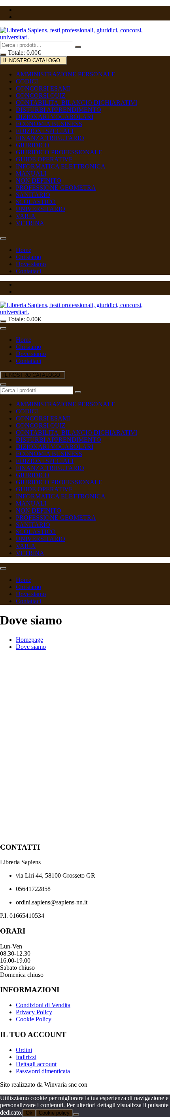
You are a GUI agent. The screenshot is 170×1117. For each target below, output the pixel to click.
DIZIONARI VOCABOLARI (54, 116)
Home (23, 249)
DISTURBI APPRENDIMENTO (58, 109)
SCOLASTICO (36, 201)
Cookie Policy (33, 1019)
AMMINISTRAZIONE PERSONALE (65, 74)
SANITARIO (33, 194)
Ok (29, 1113)
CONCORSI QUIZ (41, 95)
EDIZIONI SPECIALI (45, 131)
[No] (76, 1114)
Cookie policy (54, 1113)
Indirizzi (26, 1057)
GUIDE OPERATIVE (44, 159)
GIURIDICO (32, 145)
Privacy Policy (34, 1012)
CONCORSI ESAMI (43, 88)
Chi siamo (28, 257)
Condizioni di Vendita (43, 1005)
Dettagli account (36, 1064)
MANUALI (31, 173)
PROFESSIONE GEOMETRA (56, 187)
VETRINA (30, 223)
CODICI (27, 81)
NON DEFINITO (38, 180)
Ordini (24, 1050)
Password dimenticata (43, 1071)
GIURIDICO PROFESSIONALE (59, 152)
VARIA (26, 216)
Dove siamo (31, 264)
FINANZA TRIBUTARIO (50, 138)
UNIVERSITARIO (40, 209)
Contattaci (28, 271)
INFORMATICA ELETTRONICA (61, 166)
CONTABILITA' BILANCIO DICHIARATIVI (76, 102)
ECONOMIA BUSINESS (49, 123)
